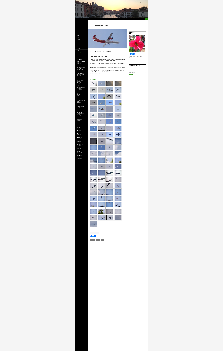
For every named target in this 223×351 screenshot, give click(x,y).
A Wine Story (79, 94)
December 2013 (79, 155)
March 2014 (78, 151)
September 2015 (79, 137)
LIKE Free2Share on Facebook (135, 25)
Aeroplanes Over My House (103, 51)
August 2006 (79, 158)
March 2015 (78, 142)
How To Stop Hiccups (80, 80)
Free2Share (79, 19)
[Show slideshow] (93, 79)
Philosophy (79, 46)
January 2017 (79, 131)
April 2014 (78, 149)
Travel (78, 50)
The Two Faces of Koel (80, 106)
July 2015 (78, 138)
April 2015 (78, 141)
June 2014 (78, 148)
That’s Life (78, 48)
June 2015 (78, 140)
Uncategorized (79, 54)
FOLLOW (130, 74)
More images (131, 60)
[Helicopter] (101, 83)
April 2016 (78, 134)
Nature (78, 41)
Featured (78, 28)
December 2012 (79, 156)
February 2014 (79, 152)
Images (133, 32)
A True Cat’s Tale (79, 82)
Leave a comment (100, 53)
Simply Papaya (79, 85)
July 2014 (78, 147)
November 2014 (79, 144)
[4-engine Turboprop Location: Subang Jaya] (93, 90)
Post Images (131, 56)
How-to (78, 37)
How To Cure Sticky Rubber (81, 70)
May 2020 (78, 130)
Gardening (78, 39)
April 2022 (78, 126)
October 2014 (79, 145)
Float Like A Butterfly (80, 119)
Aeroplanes (79, 52)
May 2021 (78, 127)
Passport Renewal (79, 64)
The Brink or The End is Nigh (81, 103)
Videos (78, 35)
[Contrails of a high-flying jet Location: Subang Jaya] (109, 83)
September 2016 (79, 133)
